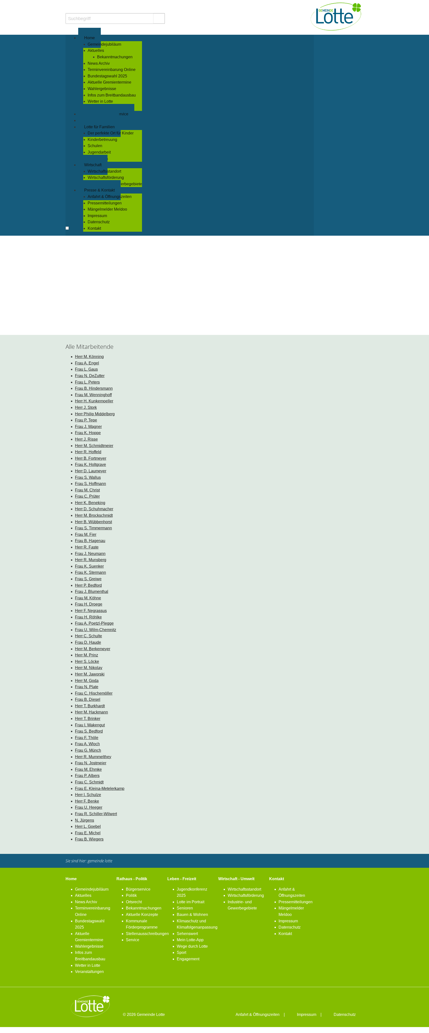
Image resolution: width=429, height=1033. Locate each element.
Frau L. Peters (87, 382)
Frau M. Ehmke (88, 769)
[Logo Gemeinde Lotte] (336, 16)
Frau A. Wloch (87, 744)
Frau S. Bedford (89, 731)
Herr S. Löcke (87, 661)
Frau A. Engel (87, 363)
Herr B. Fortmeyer (90, 458)
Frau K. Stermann (90, 572)
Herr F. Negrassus (91, 611)
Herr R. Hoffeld (88, 452)
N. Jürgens (84, 820)
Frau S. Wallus (88, 477)
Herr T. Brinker (87, 718)
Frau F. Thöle (86, 738)
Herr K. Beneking (90, 503)
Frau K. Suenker (89, 566)
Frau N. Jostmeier (90, 763)
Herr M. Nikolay (88, 668)
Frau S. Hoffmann (90, 484)
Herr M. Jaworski (90, 674)
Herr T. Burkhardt (90, 706)
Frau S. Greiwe (88, 579)
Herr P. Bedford (88, 585)
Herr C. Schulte (88, 636)
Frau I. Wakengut (90, 725)
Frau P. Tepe (86, 420)
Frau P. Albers (87, 776)
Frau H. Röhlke (88, 617)
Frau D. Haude (88, 642)
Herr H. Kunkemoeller (94, 401)
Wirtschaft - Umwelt (236, 879)
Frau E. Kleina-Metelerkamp (99, 788)
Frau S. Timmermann (93, 528)
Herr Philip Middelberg (95, 414)
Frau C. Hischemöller (93, 693)
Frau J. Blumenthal (91, 591)
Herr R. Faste (87, 547)
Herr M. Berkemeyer (92, 649)
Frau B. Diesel (87, 699)
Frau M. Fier (85, 534)
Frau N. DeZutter (90, 376)
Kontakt (276, 879)
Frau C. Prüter (87, 496)
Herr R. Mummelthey (93, 757)
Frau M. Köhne (88, 598)
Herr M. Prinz (86, 655)
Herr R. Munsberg (90, 560)
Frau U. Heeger (88, 807)
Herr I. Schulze (88, 795)
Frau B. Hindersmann (94, 388)
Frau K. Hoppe (88, 433)
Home (71, 879)
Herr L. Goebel (88, 826)
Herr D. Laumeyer (90, 471)
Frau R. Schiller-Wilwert (96, 814)
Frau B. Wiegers (89, 839)
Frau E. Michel (88, 833)
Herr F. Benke (87, 801)
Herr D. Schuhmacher (94, 509)
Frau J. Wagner (88, 426)
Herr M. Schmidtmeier (94, 446)
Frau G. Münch (88, 750)
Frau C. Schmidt (89, 782)
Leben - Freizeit (181, 879)
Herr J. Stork (86, 407)
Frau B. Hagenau (90, 541)
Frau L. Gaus (86, 369)
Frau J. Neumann (90, 553)
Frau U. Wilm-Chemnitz (95, 630)
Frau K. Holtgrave (90, 464)
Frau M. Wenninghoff (93, 395)
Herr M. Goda (87, 680)
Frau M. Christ (87, 490)
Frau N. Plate (86, 687)
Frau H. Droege (88, 604)
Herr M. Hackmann (91, 712)
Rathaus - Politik (131, 879)
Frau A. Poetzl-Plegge (94, 623)
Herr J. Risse (86, 439)
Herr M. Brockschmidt (94, 515)
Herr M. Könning (89, 357)
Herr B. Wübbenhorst (93, 522)
